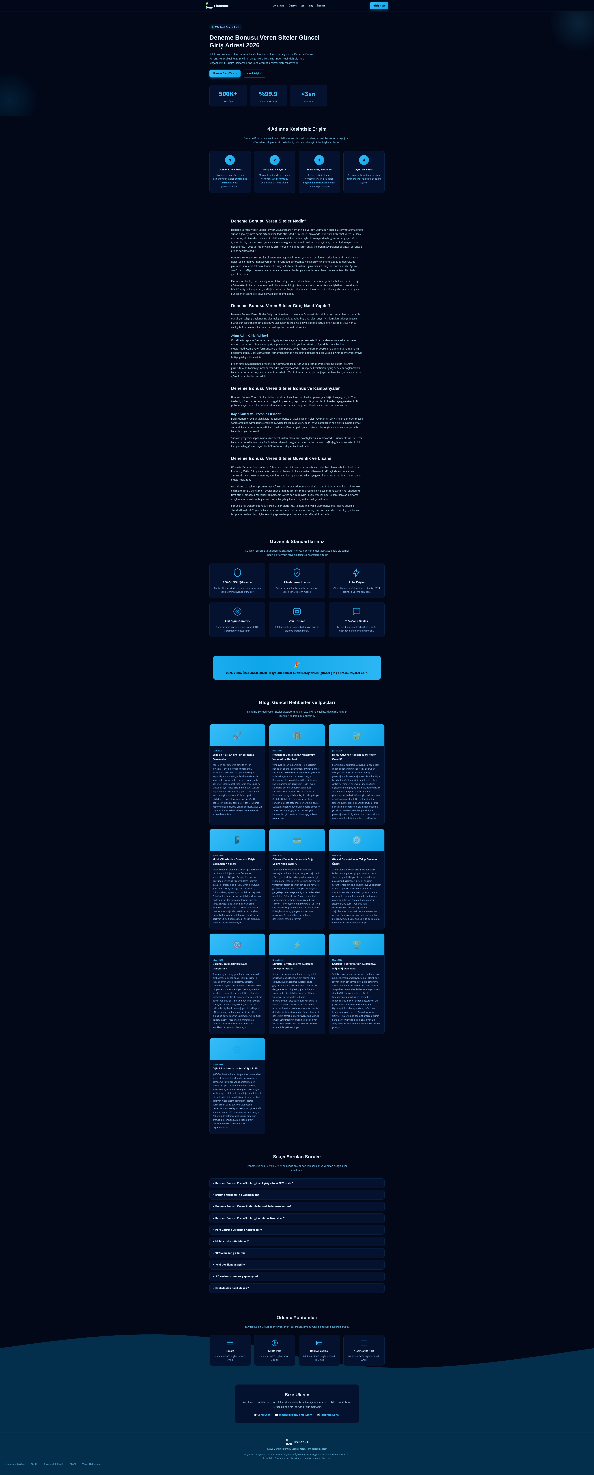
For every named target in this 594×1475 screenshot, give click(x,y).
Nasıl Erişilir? (255, 73)
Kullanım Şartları (15, 1464)
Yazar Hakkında (91, 1464)
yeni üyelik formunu (277, 178)
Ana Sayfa (278, 5)
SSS (302, 5)
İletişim (321, 5)
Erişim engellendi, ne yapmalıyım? (237, 1194)
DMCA (72, 1464)
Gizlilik (34, 1464)
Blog (310, 5)
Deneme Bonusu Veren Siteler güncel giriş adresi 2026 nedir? (254, 1183)
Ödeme (292, 5)
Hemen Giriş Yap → (225, 73)
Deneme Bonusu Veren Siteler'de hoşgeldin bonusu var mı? (253, 1206)
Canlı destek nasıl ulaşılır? (232, 1288)
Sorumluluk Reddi (54, 1464)
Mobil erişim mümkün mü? (232, 1241)
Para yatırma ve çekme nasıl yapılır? (238, 1229)
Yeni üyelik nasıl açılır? (230, 1264)
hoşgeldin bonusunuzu (315, 182)
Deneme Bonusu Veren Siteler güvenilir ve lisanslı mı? (249, 1218)
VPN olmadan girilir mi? (230, 1253)
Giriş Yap (379, 5)
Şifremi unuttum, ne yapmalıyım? (236, 1276)
